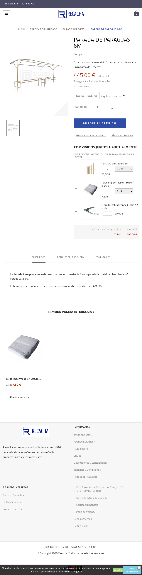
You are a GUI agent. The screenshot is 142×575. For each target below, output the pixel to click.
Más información (132, 570)
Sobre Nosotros (83, 435)
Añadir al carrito (99, 123)
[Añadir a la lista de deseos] (40, 326)
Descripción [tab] (38, 257)
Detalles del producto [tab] (70, 257)
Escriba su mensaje (87, 505)
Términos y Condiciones (87, 470)
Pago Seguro (81, 449)
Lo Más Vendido (12, 502)
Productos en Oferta (14, 509)
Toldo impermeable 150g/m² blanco (118, 184)
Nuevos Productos (13, 495)
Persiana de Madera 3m (115, 163)
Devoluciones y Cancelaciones (91, 463)
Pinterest (106, 54)
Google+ (101, 54)
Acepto (118, 570)
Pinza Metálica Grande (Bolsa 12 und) (120, 206)
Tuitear (95, 54)
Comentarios (102, 257)
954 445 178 (83, 498)
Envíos (77, 456)
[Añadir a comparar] (40, 333)
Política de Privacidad (85, 477)
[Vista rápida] (40, 340)
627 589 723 (99, 498)
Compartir (90, 54)
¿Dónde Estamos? (84, 442)
